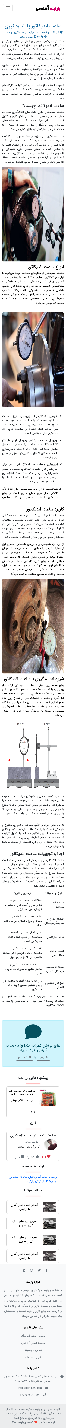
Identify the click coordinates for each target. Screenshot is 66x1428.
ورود (42, 1057)
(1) (44, 1157)
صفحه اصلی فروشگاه (33, 1336)
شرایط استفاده (33, 1357)
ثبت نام (23, 1057)
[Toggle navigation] (8, 7)
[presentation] (34, 1112)
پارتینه (22, 1422)
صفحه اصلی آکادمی (33, 1343)
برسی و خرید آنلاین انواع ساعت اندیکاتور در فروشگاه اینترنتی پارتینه (33, 1179)
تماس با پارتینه (33, 1350)
